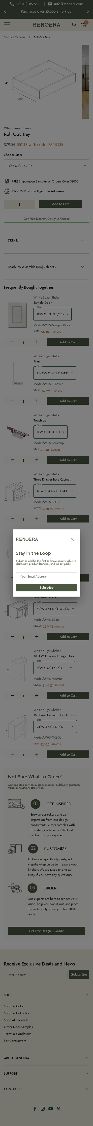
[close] (72, 539)
